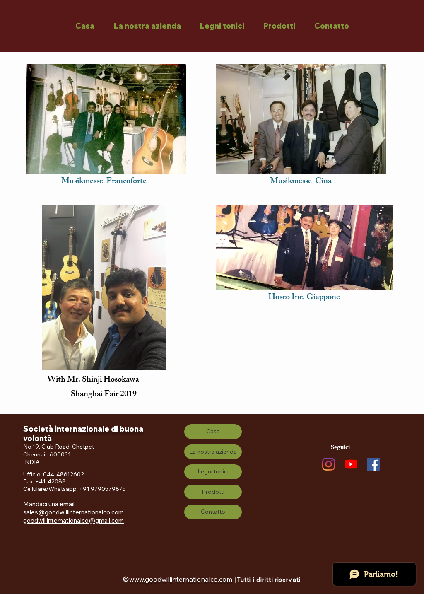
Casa (213, 431)
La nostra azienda (213, 451)
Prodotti (213, 491)
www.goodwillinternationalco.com (180, 579)
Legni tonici (213, 471)
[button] (147, 26)
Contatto (213, 511)
